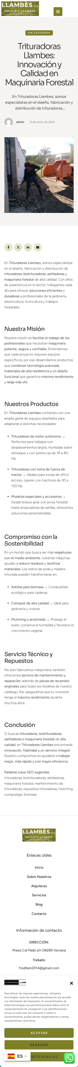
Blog (39, 904)
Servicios (39, 895)
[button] (71, 983)
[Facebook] (8, 247)
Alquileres (39, 886)
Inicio (39, 867)
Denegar (39, 1045)
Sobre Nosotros (39, 877)
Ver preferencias (39, 1057)
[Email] (38, 247)
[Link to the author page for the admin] (8, 122)
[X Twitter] (18, 247)
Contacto (39, 914)
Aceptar (39, 1033)
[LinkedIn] (28, 247)
